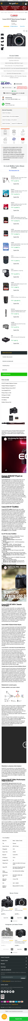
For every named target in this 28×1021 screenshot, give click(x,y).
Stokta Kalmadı (6, 949)
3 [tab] (14, 921)
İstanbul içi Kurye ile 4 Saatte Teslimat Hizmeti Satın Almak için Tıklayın (22, 87)
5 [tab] (16, 921)
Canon (2, 940)
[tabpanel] (7, 907)
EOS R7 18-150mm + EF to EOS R (9, 119)
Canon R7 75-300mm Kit (17, 123)
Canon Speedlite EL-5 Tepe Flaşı (17, 270)
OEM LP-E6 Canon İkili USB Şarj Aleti (18, 337)
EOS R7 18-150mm (6, 112)
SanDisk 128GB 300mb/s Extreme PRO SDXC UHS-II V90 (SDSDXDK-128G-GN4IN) (19, 218)
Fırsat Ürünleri (4, 1016)
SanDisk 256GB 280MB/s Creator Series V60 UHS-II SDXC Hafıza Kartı (19, 245)
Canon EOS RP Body (19, 910)
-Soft (6, 1011)
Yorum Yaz (22, 26)
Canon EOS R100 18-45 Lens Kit (6, 911)
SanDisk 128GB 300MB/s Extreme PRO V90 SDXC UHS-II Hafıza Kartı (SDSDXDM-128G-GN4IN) (19, 231)
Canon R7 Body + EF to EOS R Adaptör (10, 116)
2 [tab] (12, 921)
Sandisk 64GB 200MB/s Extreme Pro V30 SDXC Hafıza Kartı (19, 285)
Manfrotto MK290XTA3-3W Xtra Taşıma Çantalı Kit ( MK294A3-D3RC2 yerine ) (18, 311)
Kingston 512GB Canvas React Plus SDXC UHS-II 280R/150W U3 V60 (19, 205)
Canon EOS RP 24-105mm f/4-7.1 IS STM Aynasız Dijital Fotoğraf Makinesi (20, 942)
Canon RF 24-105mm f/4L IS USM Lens (18, 257)
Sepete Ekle (18, 1019)
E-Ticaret (9, 1011)
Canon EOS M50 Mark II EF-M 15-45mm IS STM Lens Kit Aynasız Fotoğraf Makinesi (7, 942)
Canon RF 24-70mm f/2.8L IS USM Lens (18, 297)
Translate (24, 0)
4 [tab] (15, 921)
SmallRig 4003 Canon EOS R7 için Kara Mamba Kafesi (18, 324)
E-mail (19, 99)
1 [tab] (11, 921)
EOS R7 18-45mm (6, 123)
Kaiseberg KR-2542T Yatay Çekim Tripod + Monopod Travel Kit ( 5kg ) (19, 178)
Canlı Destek (7, 99)
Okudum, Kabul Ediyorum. (12, 981)
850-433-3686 (14, 99)
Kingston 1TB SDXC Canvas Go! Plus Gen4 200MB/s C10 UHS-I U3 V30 (19, 191)
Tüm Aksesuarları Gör (14, 170)
